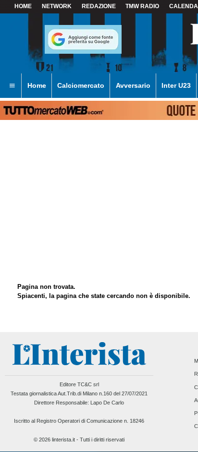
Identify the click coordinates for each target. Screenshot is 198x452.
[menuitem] (12, 86)
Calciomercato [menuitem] (80, 85)
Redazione (99, 6)
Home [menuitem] (36, 85)
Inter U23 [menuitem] (176, 85)
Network (57, 6)
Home (23, 6)
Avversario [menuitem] (133, 85)
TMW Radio (142, 6)
